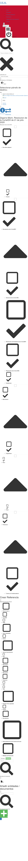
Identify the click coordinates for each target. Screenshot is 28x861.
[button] (2, 111)
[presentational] (27, 76)
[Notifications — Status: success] (4, 24)
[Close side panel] (0, 107)
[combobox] (14, 76)
